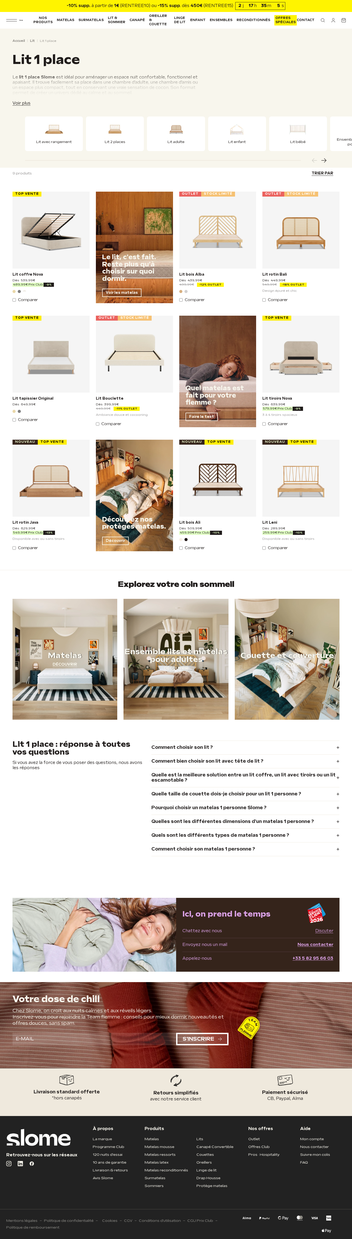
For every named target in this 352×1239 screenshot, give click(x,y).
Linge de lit (180, 20)
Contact (305, 20)
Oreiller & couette (158, 20)
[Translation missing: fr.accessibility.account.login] (333, 20)
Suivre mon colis (315, 1154)
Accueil (19, 41)
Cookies (110, 1220)
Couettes (205, 1154)
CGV (128, 1220)
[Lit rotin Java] (51, 478)
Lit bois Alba (191, 274)
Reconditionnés (253, 20)
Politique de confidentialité (69, 1220)
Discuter (324, 931)
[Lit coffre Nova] (51, 230)
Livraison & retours (110, 1170)
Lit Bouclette (109, 398)
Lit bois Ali (189, 522)
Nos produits (43, 20)
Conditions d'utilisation (160, 1220)
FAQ (304, 1162)
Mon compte (312, 1139)
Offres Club (259, 1147)
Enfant (198, 20)
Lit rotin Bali (274, 274)
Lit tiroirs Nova (277, 398)
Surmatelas (90, 20)
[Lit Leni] (300, 478)
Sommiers (154, 1186)
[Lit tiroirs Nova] (300, 354)
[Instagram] (8, 1163)
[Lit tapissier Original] (51, 354)
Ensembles (221, 20)
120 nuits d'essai (107, 1154)
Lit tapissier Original (33, 398)
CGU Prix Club (200, 1220)
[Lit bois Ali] (217, 478)
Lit (32, 41)
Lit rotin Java (25, 522)
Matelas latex (157, 1162)
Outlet (254, 1139)
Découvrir (115, 541)
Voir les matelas (122, 292)
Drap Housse (208, 1178)
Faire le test (201, 416)
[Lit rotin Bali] (300, 230)
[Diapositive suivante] (324, 160)
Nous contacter (315, 944)
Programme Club (108, 1147)
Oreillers (204, 1162)
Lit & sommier (116, 20)
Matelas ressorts (160, 1154)
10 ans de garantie (109, 1162)
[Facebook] (31, 1163)
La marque (102, 1139)
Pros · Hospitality (264, 1154)
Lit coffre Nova (28, 274)
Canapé (137, 20)
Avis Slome (103, 1178)
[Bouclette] (24, 291)
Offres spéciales (285, 20)
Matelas (65, 20)
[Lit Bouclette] (134, 354)
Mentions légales (22, 1220)
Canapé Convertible (214, 1147)
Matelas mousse (159, 1147)
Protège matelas (211, 1186)
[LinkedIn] (20, 1163)
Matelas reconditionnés (166, 1170)
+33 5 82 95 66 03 (313, 958)
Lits (199, 1139)
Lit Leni (269, 522)
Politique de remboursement (32, 1227)
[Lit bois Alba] (217, 230)
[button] (323, 20)
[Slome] (21, 20)
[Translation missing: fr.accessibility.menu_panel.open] (11, 20)
